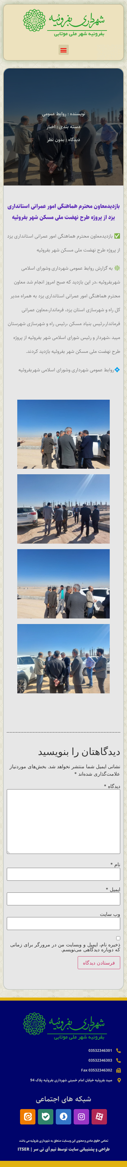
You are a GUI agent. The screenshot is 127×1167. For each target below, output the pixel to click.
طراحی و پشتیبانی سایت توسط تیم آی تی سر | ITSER (64, 1149)
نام (115, 864)
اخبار (51, 127)
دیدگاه (112, 786)
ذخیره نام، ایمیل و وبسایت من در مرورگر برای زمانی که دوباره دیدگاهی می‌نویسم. (65, 947)
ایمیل (113, 889)
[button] (64, 50)
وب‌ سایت (110, 914)
